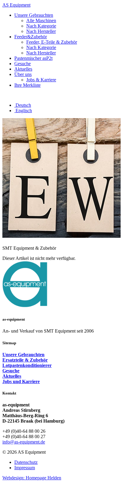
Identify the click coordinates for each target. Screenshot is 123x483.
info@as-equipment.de (23, 441)
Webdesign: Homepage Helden (31, 477)
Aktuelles (11, 376)
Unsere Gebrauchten (23, 354)
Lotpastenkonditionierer (27, 365)
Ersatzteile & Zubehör (25, 359)
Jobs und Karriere (21, 381)
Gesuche (10, 370)
